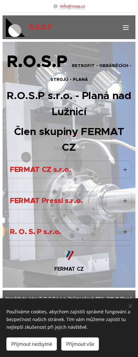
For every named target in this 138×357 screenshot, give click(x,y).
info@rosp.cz (72, 6)
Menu (125, 27)
